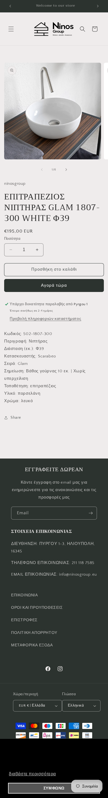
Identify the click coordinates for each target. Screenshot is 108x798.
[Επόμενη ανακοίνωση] (98, 6)
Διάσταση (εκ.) (18, 348)
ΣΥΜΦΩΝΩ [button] (54, 788)
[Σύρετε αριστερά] (42, 170)
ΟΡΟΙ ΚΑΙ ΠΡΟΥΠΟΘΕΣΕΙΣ (37, 607)
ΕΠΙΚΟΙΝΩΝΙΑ (24, 595)
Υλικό (9, 393)
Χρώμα (11, 401)
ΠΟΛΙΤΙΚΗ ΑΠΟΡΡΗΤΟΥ (34, 633)
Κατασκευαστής (19, 356)
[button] (11, 29)
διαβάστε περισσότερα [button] (32, 773)
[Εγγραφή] (90, 513)
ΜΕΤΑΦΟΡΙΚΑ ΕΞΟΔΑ (32, 645)
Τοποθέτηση (16, 386)
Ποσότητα (12, 239)
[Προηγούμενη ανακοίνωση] (10, 6)
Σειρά (9, 363)
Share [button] (16, 417)
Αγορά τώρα (54, 285)
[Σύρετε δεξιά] (66, 170)
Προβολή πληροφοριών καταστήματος (45, 319)
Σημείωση (14, 371)
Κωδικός (12, 333)
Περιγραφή (15, 341)
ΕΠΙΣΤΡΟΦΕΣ (24, 620)
